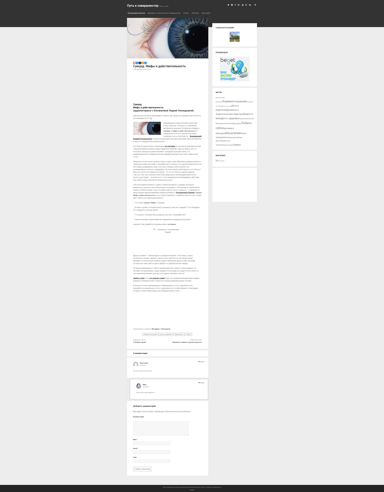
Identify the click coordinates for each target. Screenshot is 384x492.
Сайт (135, 457)
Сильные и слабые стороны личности (187, 342)
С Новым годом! (139, 342)
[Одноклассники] (143, 63)
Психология (165, 329)
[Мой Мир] (145, 63)
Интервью (156, 329)
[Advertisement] (167, 87)
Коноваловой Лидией (185, 193)
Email (135, 448)
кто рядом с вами (157, 278)
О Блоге (186, 13)
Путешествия (228, 145)
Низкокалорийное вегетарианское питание (229, 141)
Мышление (179, 334)
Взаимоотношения (150, 334)
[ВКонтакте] (137, 63)
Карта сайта (206, 13)
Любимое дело (235, 123)
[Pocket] (134, 63)
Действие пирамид (226, 106)
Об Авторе (195, 13)
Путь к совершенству (142, 5)
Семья (188, 334)
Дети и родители (166, 334)
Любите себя (138, 278)
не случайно (170, 146)
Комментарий (138, 417)
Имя (135, 439)
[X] (140, 63)
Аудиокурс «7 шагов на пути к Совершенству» (164, 13)
